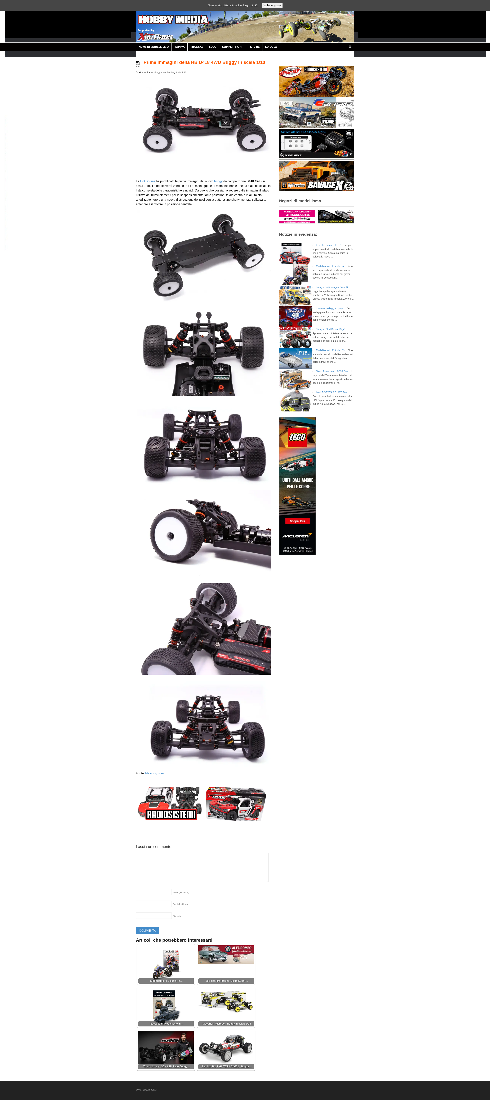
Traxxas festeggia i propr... (331, 308)
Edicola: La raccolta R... (329, 245)
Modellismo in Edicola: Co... (331, 350)
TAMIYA (179, 46)
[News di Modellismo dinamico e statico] (180, 23)
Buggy (158, 72)
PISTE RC (254, 46)
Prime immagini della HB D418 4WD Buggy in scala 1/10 (204, 62)
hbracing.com (154, 773)
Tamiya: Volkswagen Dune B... (333, 287)
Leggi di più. (250, 5)
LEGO (212, 46)
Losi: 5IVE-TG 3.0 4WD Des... (333, 392)
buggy (218, 181)
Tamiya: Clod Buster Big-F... (331, 329)
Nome (181, 892)
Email (181, 904)
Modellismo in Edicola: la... (331, 266)
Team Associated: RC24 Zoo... (333, 371)
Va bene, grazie (272, 5)
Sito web (177, 916)
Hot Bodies (168, 72)
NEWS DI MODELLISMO (154, 46)
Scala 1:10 (180, 72)
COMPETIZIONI (232, 46)
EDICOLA (271, 46)
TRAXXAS (196, 46)
